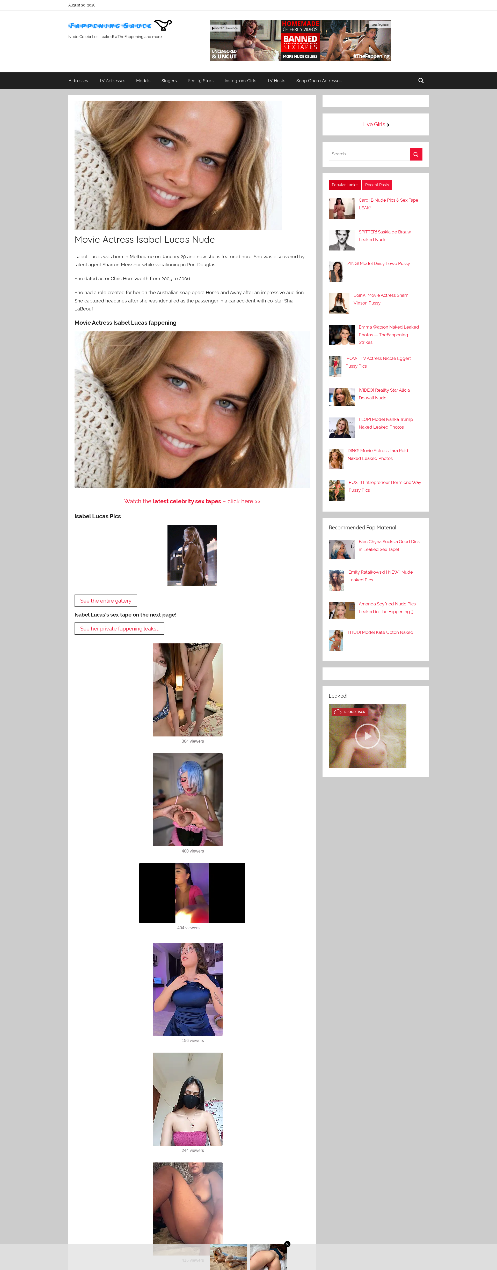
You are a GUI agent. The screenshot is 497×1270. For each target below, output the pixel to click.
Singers (169, 80)
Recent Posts (377, 184)
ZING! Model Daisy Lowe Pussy (378, 263)
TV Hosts (276, 80)
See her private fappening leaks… (119, 629)
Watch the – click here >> (192, 501)
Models (143, 80)
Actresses (78, 80)
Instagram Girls (240, 80)
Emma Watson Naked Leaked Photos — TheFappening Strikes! (389, 334)
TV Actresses (112, 80)
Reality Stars (201, 80)
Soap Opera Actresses (318, 80)
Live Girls (373, 124)
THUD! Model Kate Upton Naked (380, 632)
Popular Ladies (345, 184)
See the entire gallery (105, 601)
